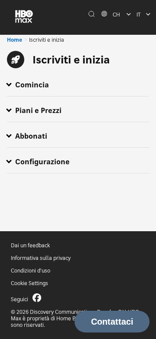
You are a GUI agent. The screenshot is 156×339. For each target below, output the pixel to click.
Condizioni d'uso (30, 270)
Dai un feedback (30, 245)
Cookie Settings (29, 283)
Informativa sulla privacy (41, 258)
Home (14, 39)
